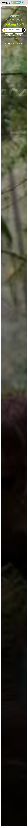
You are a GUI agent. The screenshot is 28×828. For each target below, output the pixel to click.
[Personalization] (23, 2)
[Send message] (23, 30)
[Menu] (25, 2)
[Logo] (6, 2)
